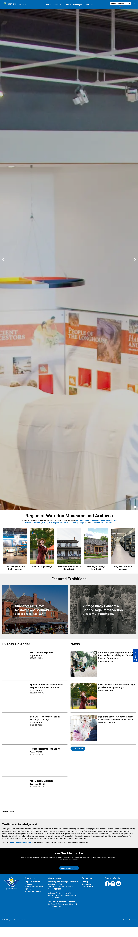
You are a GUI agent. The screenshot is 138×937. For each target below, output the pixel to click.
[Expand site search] (134, 4)
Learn (67, 5)
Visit (48, 5)
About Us (88, 5)
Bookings (77, 5)
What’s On (57, 5)
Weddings (9, 928)
